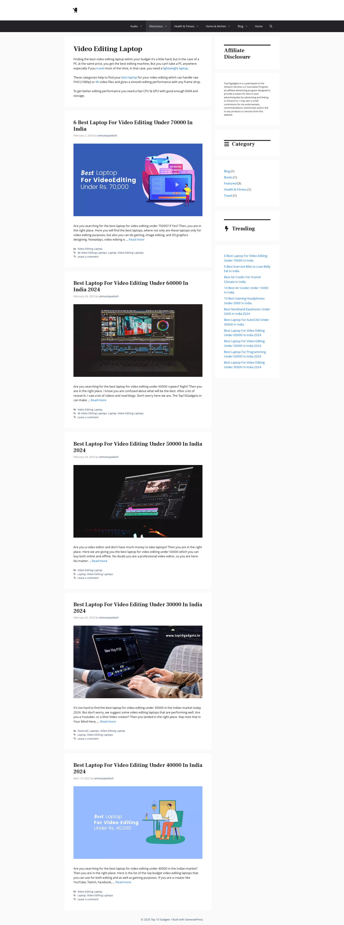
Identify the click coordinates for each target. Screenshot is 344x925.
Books (228, 177)
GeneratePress (194, 919)
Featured (83, 730)
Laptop (112, 252)
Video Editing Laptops (131, 252)
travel (100, 68)
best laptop (129, 77)
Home (258, 26)
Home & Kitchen (216, 26)
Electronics (156, 26)
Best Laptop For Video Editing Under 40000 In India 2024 (137, 768)
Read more (136, 239)
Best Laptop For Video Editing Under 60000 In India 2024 (130, 286)
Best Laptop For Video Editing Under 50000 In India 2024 (137, 447)
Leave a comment (88, 256)
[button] (271, 26)
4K (97, 82)
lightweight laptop (175, 68)
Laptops (94, 730)
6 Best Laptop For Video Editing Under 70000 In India (133, 125)
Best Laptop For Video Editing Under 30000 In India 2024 (137, 608)
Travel (228, 195)
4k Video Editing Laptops (92, 252)
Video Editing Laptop (90, 248)
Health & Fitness (184, 26)
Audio (134, 26)
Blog (240, 26)
